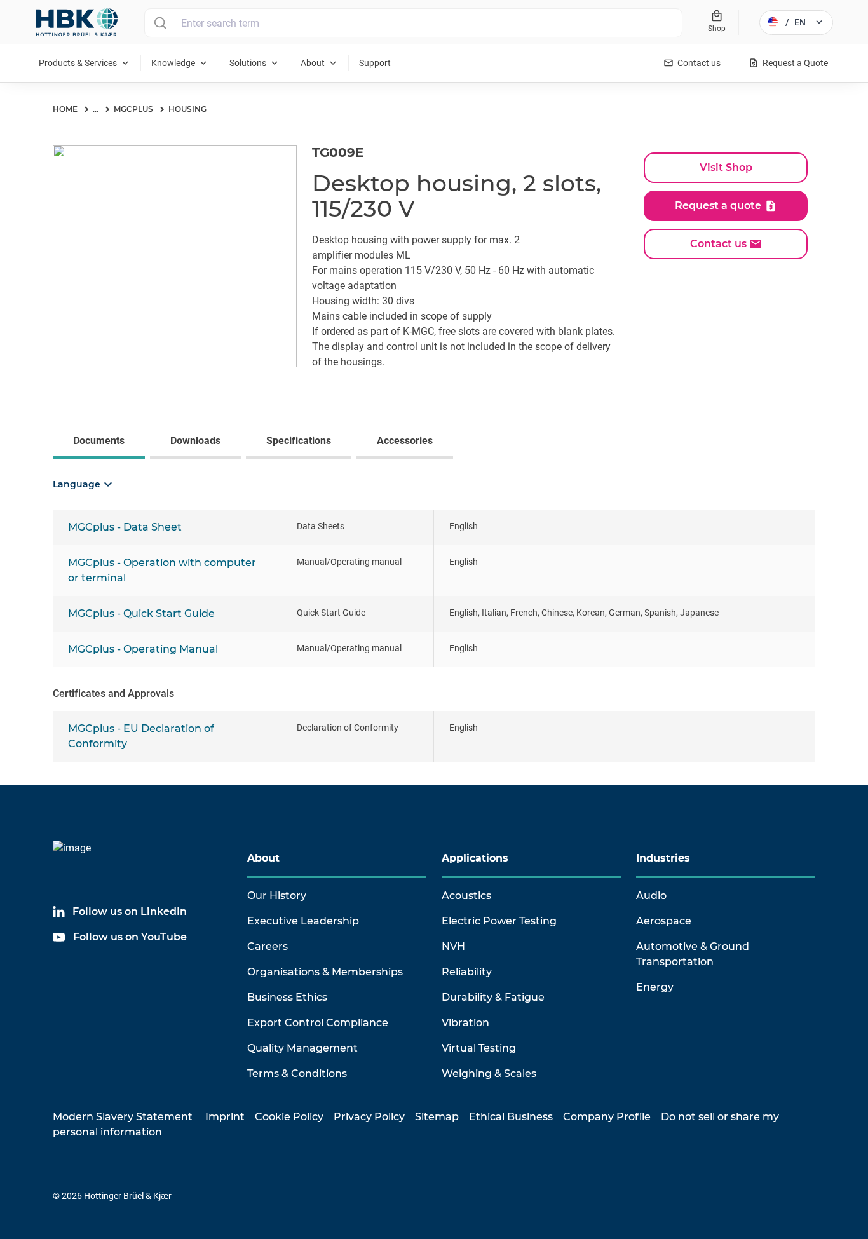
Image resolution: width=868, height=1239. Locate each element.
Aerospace (663, 921)
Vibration (465, 1023)
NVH (453, 946)
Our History (276, 896)
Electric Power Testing (499, 921)
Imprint (225, 1117)
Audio (651, 896)
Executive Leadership (303, 921)
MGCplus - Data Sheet (125, 527)
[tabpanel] (434, 627)
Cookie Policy (289, 1117)
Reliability (467, 972)
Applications (475, 858)
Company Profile (607, 1117)
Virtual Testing (479, 1048)
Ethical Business (511, 1117)
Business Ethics (287, 997)
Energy (655, 987)
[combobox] (413, 22)
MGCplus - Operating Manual (143, 649)
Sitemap (437, 1117)
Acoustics (466, 896)
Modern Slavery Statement (123, 1117)
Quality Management (302, 1048)
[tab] (101, 442)
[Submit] (160, 23)
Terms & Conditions (297, 1073)
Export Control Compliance (317, 1023)
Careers (267, 946)
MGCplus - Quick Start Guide (141, 613)
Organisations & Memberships (325, 972)
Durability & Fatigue (493, 997)
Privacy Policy (369, 1117)
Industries (663, 858)
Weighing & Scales (489, 1073)
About (263, 858)
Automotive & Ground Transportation (692, 954)
